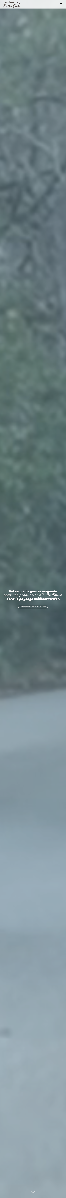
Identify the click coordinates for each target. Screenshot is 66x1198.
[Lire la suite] (33, 1192)
